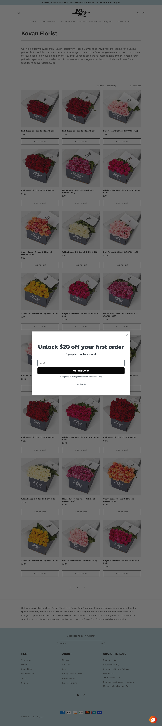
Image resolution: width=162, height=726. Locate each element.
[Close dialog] (127, 334)
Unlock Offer (81, 371)
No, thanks (81, 384)
